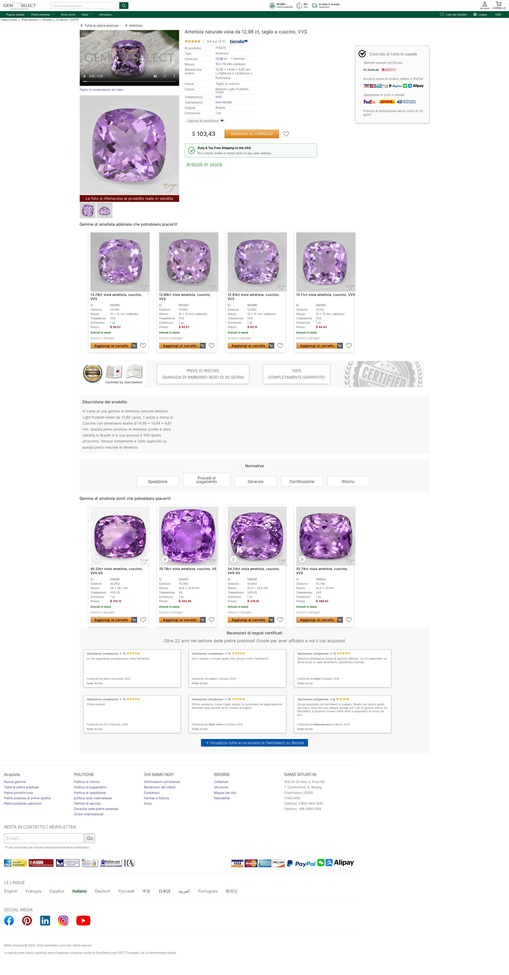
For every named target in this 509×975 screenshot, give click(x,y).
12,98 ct (222, 59)
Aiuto (87, 14)
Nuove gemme (15, 782)
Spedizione (157, 481)
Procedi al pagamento (207, 480)
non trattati (224, 102)
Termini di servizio (87, 803)
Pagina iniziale (15, 14)
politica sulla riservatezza (93, 798)
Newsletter (222, 798)
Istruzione (105, 14)
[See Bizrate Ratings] (239, 41)
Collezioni (221, 782)
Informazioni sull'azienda (162, 782)
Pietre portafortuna (18, 793)
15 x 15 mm (224, 64)
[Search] (123, 5)
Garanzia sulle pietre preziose (96, 809)
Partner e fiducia (156, 798)
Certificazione (302, 481)
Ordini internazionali (89, 814)
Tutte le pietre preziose (21, 787)
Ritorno (348, 481)
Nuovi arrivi (68, 14)
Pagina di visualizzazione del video (101, 89)
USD (498, 14)
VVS (218, 97)
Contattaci (152, 793)
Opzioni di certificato (203, 121)
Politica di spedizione (90, 793)
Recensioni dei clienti (159, 787)
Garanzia (255, 481)
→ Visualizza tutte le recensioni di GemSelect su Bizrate (254, 742)
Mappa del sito (225, 793)
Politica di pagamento (90, 787)
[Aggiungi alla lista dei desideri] (286, 134)
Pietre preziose (42, 14)
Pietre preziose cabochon (23, 803)
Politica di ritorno (86, 782)
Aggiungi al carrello (252, 134)
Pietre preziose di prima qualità (27, 798)
